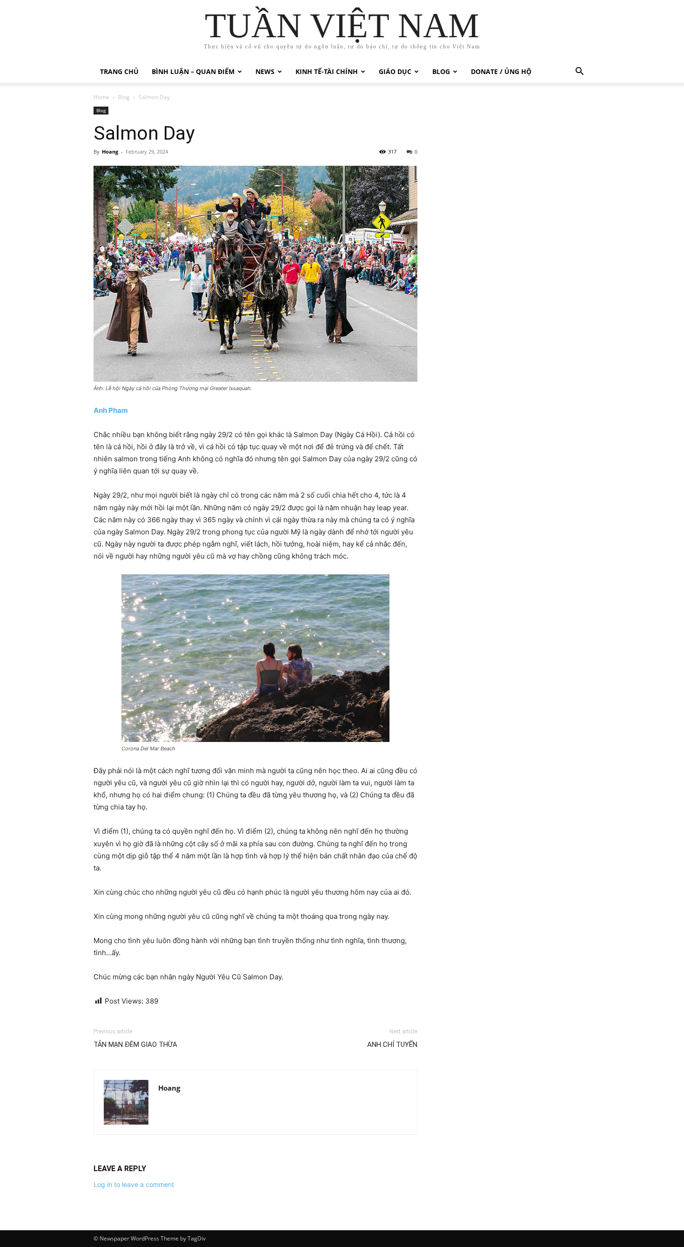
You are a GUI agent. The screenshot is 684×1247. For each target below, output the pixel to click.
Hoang (110, 151)
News (265, 71)
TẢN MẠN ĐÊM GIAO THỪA (135, 1044)
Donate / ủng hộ (501, 71)
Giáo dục (395, 71)
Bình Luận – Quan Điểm (193, 71)
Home (101, 97)
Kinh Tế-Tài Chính (326, 71)
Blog (441, 71)
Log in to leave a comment (134, 1184)
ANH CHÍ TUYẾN (392, 1044)
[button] (579, 72)
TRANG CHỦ (119, 71)
